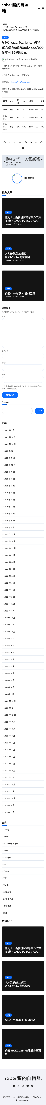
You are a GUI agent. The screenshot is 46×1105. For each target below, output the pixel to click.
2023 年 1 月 (8, 528)
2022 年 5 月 (9, 583)
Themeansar (23, 1101)
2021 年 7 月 (8, 653)
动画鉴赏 (7, 892)
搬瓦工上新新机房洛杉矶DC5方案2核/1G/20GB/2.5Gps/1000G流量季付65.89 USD (23, 221)
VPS (5, 37)
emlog (6, 830)
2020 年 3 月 (9, 764)
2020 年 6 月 (9, 743)
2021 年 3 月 (8, 680)
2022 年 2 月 (9, 604)
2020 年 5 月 (9, 750)
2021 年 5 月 (9, 667)
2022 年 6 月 (9, 576)
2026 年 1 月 (9, 430)
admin (30, 178)
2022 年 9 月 (9, 555)
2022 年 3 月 (9, 597)
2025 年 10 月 (9, 444)
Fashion (7, 837)
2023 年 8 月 (9, 479)
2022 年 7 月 (9, 569)
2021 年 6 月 (9, 660)
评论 (4, 316)
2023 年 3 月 (9, 514)
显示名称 (5, 351)
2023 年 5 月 (9, 500)
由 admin (10, 59)
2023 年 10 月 (9, 465)
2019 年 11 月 (9, 792)
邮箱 (4, 363)
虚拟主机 (7, 906)
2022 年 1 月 (9, 611)
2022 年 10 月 (9, 548)
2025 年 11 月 (9, 437)
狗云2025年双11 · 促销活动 (20, 293)
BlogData (37, 1097)
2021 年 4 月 (9, 673)
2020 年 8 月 (9, 729)
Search (6, 402)
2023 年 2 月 (9, 521)
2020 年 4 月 (9, 757)
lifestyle (7, 858)
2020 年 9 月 (9, 722)
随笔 (5, 913)
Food (5, 851)
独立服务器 (8, 899)
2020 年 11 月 (9, 708)
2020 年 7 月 (9, 736)
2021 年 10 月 (9, 632)
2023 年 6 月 (9, 493)
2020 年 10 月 (9, 715)
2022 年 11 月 (9, 542)
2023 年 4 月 (9, 507)
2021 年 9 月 (9, 639)
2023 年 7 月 (9, 486)
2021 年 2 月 (9, 687)
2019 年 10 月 (9, 799)
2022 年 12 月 (9, 535)
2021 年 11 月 (9, 625)
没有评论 (34, 59)
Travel (6, 871)
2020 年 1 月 (9, 778)
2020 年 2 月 (9, 771)
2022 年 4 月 (9, 590)
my (4, 865)
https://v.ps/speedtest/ (20, 82)
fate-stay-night (10, 844)
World (6, 885)
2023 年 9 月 (9, 472)
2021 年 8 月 (9, 646)
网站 (3, 374)
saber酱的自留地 (23, 1078)
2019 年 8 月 (9, 812)
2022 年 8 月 (9, 562)
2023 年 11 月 (9, 458)
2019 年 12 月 (9, 785)
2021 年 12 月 (9, 618)
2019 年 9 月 (9, 805)
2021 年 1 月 (8, 694)
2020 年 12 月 (9, 701)
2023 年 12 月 (9, 451)
